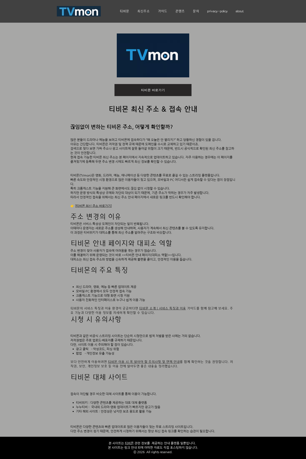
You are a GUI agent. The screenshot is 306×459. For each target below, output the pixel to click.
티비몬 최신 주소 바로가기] (94, 206)
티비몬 (118, 109)
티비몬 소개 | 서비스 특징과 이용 (162, 308)
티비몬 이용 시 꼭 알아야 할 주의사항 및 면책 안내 (144, 362)
